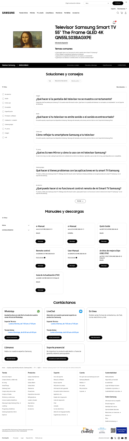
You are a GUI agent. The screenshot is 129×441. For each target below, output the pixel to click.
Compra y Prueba (6, 394)
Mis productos (83, 388)
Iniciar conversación (12, 337)
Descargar (40, 241)
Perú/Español (5, 438)
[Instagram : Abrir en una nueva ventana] (119, 438)
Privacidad (15, 438)
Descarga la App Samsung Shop (11, 403)
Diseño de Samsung (110, 421)
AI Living (4, 382)
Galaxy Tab (31, 379)
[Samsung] (8, 13)
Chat (55, 403)
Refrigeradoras (32, 397)
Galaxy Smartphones (33, 376)
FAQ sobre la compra (59, 385)
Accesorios (31, 409)
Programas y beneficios (8, 409)
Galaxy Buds (31, 385)
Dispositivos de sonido (34, 394)
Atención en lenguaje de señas (62, 412)
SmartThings (5, 385)
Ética (106, 418)
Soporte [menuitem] (113, 9)
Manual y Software (59, 379)
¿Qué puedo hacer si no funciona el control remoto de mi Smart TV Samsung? (76, 52)
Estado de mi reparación (60, 397)
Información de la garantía (61, 388)
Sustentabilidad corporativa (113, 391)
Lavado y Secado (32, 400)
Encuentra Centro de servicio (61, 391)
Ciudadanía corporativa (111, 388)
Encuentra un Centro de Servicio (57, 358)
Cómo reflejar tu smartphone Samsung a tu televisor (70, 54)
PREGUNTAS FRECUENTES (61, 81)
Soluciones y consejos (73, 65)
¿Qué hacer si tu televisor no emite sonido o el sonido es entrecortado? (75, 57)
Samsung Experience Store (9, 412)
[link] (114, 22)
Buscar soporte (58, 382)
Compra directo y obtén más (9, 379)
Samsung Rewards (84, 379)
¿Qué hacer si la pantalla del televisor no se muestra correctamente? (74, 56)
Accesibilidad (108, 382)
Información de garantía (61, 42)
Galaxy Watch (31, 382)
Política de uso (38, 438)
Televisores (31, 388)
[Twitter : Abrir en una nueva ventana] (115, 438)
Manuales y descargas (91, 65)
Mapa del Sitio (29, 438)
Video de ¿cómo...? (75, 81)
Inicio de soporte (58, 376)
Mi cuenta (82, 385)
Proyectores (31, 391)
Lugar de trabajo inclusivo (112, 385)
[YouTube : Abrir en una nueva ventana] (122, 438)
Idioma (4, 225)
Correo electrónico (59, 409)
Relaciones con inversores (112, 412)
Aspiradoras (31, 403)
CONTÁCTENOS (122, 65)
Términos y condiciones (8, 397)
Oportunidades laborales (112, 409)
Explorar (4, 415)
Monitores (30, 406)
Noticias (107, 415)
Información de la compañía (112, 400)
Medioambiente (109, 376)
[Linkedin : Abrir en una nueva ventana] (126, 438)
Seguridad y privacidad (111, 379)
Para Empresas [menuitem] (121, 9)
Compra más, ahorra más (8, 391)
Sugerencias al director (60, 415)
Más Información (95, 337)
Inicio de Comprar (7, 376)
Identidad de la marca (111, 406)
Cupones (82, 391)
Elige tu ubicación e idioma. (73, 3)
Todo (50, 81)
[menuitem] (23, 13)
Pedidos (82, 382)
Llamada (56, 406)
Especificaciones (107, 65)
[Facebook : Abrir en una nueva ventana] (112, 438)
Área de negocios (110, 403)
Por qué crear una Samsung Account (89, 376)
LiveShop (4, 406)
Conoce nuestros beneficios (9, 400)
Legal (22, 438)
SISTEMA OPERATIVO (7, 230)
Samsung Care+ (6, 388)
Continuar (118, 3)
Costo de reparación (59, 400)
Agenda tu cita (57, 394)
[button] (80, 100)
